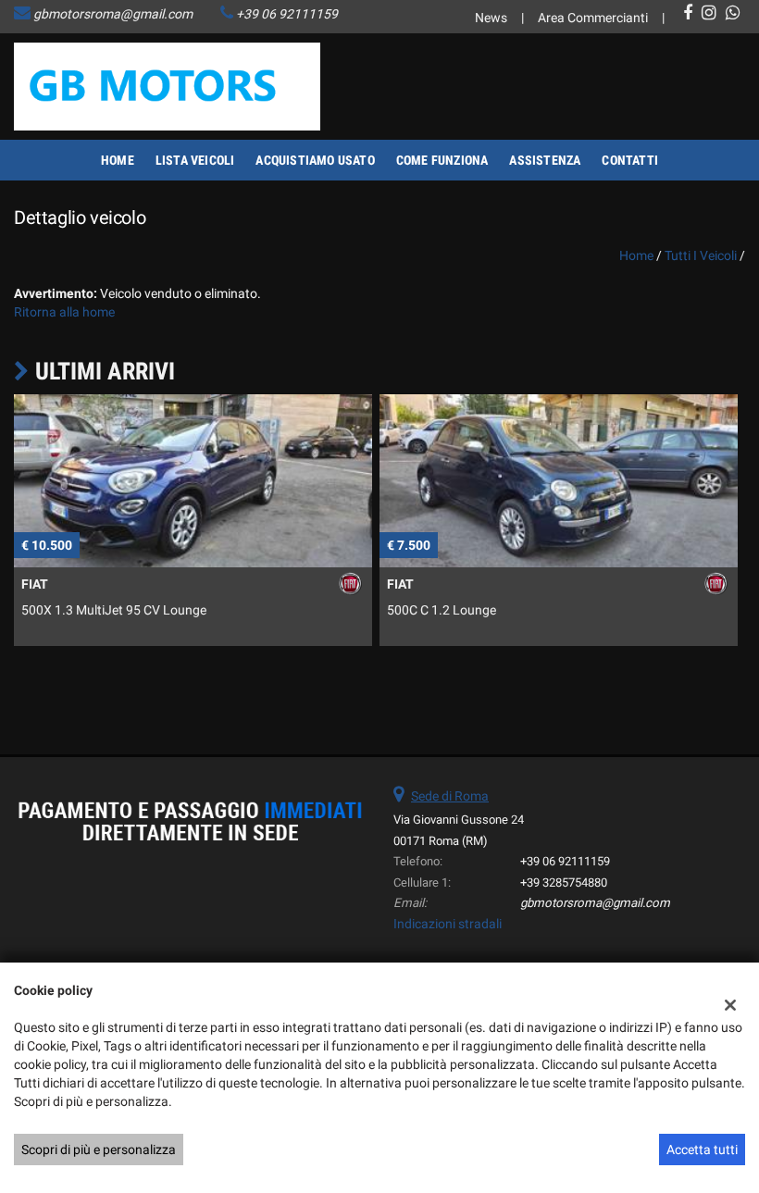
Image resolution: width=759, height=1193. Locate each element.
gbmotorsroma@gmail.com (113, 13)
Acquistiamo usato (314, 160)
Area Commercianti (593, 17)
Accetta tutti (702, 1149)
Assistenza (544, 160)
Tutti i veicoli (701, 255)
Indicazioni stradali (447, 923)
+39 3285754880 (563, 882)
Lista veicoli (195, 160)
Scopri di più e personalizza (98, 1149)
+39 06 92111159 (287, 13)
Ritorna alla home (64, 311)
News (491, 17)
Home (117, 160)
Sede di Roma (450, 796)
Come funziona (442, 160)
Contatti (630, 160)
